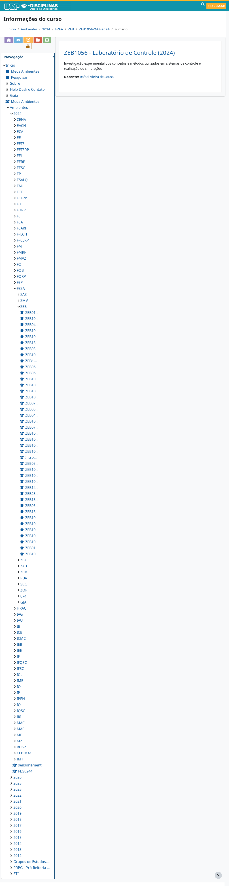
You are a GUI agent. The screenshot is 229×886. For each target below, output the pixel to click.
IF (18, 656)
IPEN (21, 698)
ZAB (23, 566)
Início (11, 29)
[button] (202, 6)
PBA (23, 578)
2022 (17, 795)
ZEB (71, 29)
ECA (20, 131)
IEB (19, 644)
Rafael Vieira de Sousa (97, 76)
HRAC (21, 608)
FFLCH (22, 234)
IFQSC (22, 662)
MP (19, 734)
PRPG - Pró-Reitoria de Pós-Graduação (32, 867)
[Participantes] (28, 40)
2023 (17, 789)
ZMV (24, 300)
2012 (17, 855)
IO (19, 686)
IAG (20, 614)
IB (18, 626)
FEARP (22, 228)
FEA (20, 222)
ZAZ (23, 294)
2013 (17, 849)
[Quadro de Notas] (47, 40)
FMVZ (21, 258)
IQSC (21, 710)
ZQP (24, 590)
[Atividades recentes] (38, 40)
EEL (20, 155)
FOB (20, 270)
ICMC (21, 638)
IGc (19, 674)
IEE (19, 650)
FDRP (21, 210)
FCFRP (22, 198)
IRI (19, 716)
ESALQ (22, 179)
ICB (19, 632)
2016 (17, 831)
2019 (17, 813)
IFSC (20, 668)
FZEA (59, 29)
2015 (17, 837)
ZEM (24, 572)
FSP (20, 282)
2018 (17, 819)
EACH (21, 125)
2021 (17, 801)
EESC (21, 167)
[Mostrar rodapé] (218, 875)
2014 (17, 843)
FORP (21, 276)
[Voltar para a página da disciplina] (8, 40)
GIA (23, 602)
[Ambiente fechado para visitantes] (28, 46)
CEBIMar (24, 753)
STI (16, 873)
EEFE (21, 143)
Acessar (218, 6)
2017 (17, 825)
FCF (20, 191)
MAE (20, 728)
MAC (21, 722)
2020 (17, 807)
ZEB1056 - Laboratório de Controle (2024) (119, 53)
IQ (19, 704)
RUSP (21, 747)
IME (20, 680)
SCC (23, 584)
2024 (46, 29)
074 (23, 596)
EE (19, 137)
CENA (21, 119)
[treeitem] (28, 469)
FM (19, 246)
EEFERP (23, 149)
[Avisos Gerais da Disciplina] (18, 40)
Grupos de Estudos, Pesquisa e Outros (32, 861)
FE (19, 216)
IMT (20, 759)
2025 (17, 783)
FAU (20, 185)
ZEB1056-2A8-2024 (94, 29)
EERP (21, 161)
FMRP (21, 252)
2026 (17, 777)
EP (19, 173)
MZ (19, 741)
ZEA (23, 560)
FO (19, 264)
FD (19, 204)
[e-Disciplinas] (38, 6)
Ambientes (29, 29)
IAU (20, 620)
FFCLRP (23, 240)
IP (18, 692)
